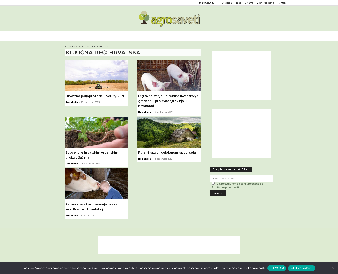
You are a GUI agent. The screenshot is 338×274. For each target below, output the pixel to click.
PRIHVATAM (276, 267)
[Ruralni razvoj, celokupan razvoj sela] (169, 132)
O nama (249, 2)
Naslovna (70, 46)
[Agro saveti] (169, 18)
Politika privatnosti (301, 267)
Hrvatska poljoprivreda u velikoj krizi (95, 96)
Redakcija (72, 102)
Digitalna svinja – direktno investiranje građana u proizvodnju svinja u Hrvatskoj (168, 101)
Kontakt (282, 2)
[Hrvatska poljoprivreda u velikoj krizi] (96, 75)
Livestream (227, 2)
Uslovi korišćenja (265, 2)
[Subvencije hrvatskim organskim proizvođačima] (96, 132)
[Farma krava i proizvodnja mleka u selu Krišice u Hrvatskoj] (96, 183)
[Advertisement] (241, 75)
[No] (333, 268)
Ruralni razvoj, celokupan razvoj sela (167, 152)
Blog (238, 2)
